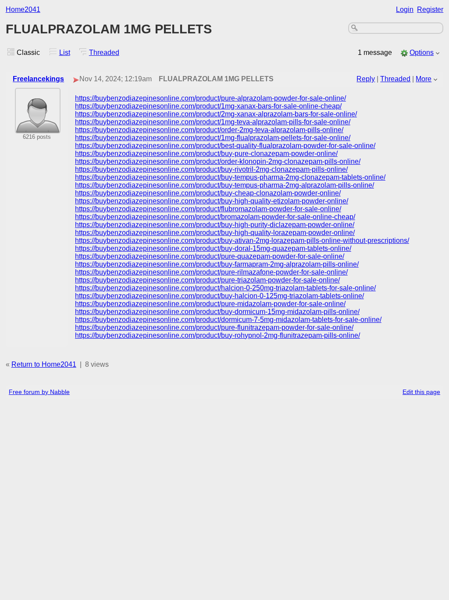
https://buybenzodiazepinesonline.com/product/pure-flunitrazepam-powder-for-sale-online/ (214, 327)
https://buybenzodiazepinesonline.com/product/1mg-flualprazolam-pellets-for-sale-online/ (212, 137)
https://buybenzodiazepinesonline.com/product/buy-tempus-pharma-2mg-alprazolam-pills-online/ (224, 185)
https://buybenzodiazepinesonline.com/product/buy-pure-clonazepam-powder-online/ (206, 153)
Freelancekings (38, 79)
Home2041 (23, 9)
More (423, 79)
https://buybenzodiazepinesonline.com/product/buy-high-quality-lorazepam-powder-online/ (215, 232)
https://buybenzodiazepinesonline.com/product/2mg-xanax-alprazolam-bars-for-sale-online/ (216, 114)
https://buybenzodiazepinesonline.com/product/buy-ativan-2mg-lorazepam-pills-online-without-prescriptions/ (242, 240)
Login (404, 9)
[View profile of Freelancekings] (38, 127)
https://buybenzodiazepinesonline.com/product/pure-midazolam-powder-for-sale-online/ (210, 303)
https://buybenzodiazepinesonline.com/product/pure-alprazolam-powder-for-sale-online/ (210, 98)
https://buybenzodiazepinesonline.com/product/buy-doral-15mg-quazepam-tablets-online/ (213, 248)
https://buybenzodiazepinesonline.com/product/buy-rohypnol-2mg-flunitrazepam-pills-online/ (217, 335)
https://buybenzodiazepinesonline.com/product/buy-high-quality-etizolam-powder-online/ (211, 201)
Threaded (104, 52)
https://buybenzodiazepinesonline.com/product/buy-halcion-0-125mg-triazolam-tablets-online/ (219, 296)
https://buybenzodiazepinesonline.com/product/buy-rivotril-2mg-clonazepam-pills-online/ (211, 169)
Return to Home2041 (43, 364)
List (64, 52)
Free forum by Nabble (39, 391)
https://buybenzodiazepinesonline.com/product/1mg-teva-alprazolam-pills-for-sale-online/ (212, 122)
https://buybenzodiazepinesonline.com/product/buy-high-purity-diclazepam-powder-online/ (214, 224)
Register (430, 9)
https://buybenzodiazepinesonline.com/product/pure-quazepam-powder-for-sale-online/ (209, 256)
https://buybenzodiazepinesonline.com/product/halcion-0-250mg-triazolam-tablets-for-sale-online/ (225, 288)
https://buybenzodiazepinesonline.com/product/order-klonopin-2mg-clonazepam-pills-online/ (217, 161)
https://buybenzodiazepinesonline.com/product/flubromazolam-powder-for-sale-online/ (208, 209)
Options (422, 52)
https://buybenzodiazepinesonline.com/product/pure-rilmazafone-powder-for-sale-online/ (211, 272)
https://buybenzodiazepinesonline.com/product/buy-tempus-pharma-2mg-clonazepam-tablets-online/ (230, 177)
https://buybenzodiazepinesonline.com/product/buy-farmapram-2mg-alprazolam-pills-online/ (217, 264)
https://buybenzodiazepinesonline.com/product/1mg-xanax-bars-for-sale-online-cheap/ (208, 106)
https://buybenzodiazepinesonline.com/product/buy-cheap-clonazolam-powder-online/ (208, 193)
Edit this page (421, 391)
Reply (365, 79)
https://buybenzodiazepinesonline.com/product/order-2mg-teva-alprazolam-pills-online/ (209, 130)
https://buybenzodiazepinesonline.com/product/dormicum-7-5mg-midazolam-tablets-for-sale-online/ (228, 319)
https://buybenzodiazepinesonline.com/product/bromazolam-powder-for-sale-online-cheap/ (215, 216)
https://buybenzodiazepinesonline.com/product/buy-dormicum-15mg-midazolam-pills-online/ (217, 311)
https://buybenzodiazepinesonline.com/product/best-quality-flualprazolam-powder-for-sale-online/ (225, 145)
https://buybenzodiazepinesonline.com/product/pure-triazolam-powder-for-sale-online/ (207, 280)
